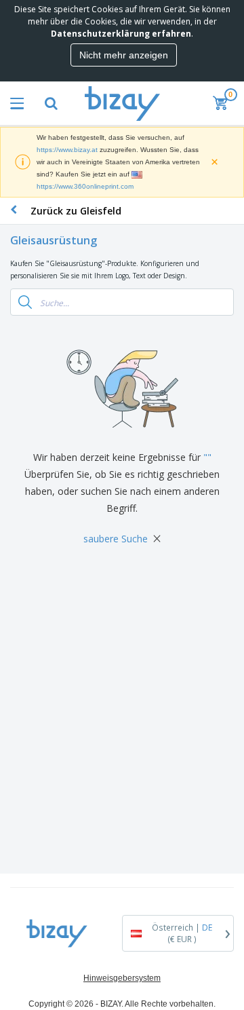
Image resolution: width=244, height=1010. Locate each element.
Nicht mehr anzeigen (123, 55)
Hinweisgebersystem (122, 978)
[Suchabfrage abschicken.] (25, 302)
